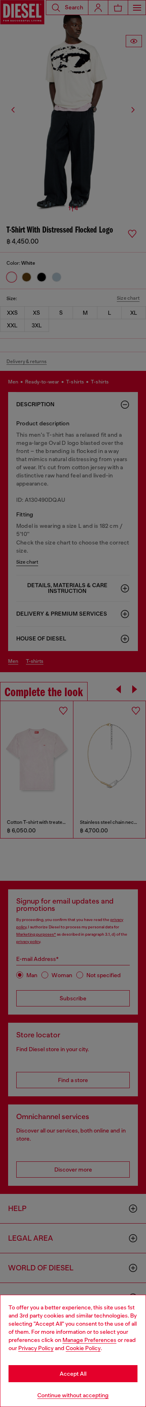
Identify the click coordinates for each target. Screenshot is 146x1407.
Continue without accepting (73, 1395)
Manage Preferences (89, 1340)
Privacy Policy (36, 1348)
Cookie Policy (83, 1348)
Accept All (73, 1373)
